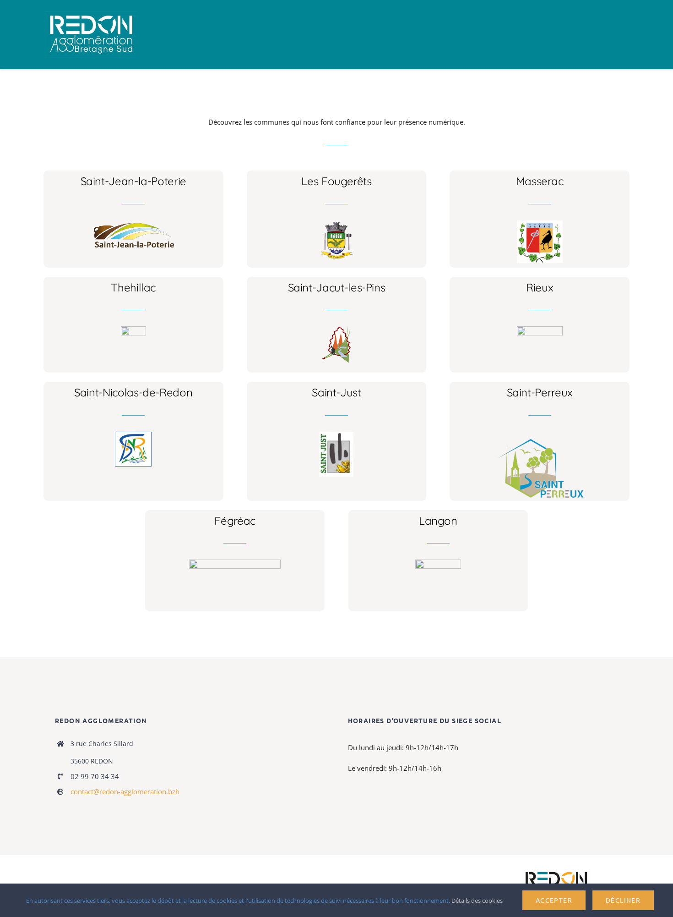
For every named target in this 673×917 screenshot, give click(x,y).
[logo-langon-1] (438, 562)
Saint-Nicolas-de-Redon (133, 392)
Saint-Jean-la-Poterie (133, 181)
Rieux (539, 287)
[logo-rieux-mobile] (540, 329)
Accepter (554, 900)
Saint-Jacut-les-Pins (336, 287)
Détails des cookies (477, 900)
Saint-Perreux (540, 392)
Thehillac (133, 287)
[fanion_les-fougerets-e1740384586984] (336, 223)
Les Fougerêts (336, 181)
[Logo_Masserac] (540, 223)
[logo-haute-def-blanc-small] (556, 872)
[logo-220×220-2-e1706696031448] (336, 434)
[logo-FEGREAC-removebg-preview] (235, 562)
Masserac (540, 181)
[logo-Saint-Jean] (133, 223)
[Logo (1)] (133, 434)
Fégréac (234, 520)
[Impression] (91, 14)
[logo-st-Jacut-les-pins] (336, 329)
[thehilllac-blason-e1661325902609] (133, 329)
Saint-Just (336, 392)
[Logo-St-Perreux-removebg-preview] (540, 434)
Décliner (623, 900)
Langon (438, 520)
